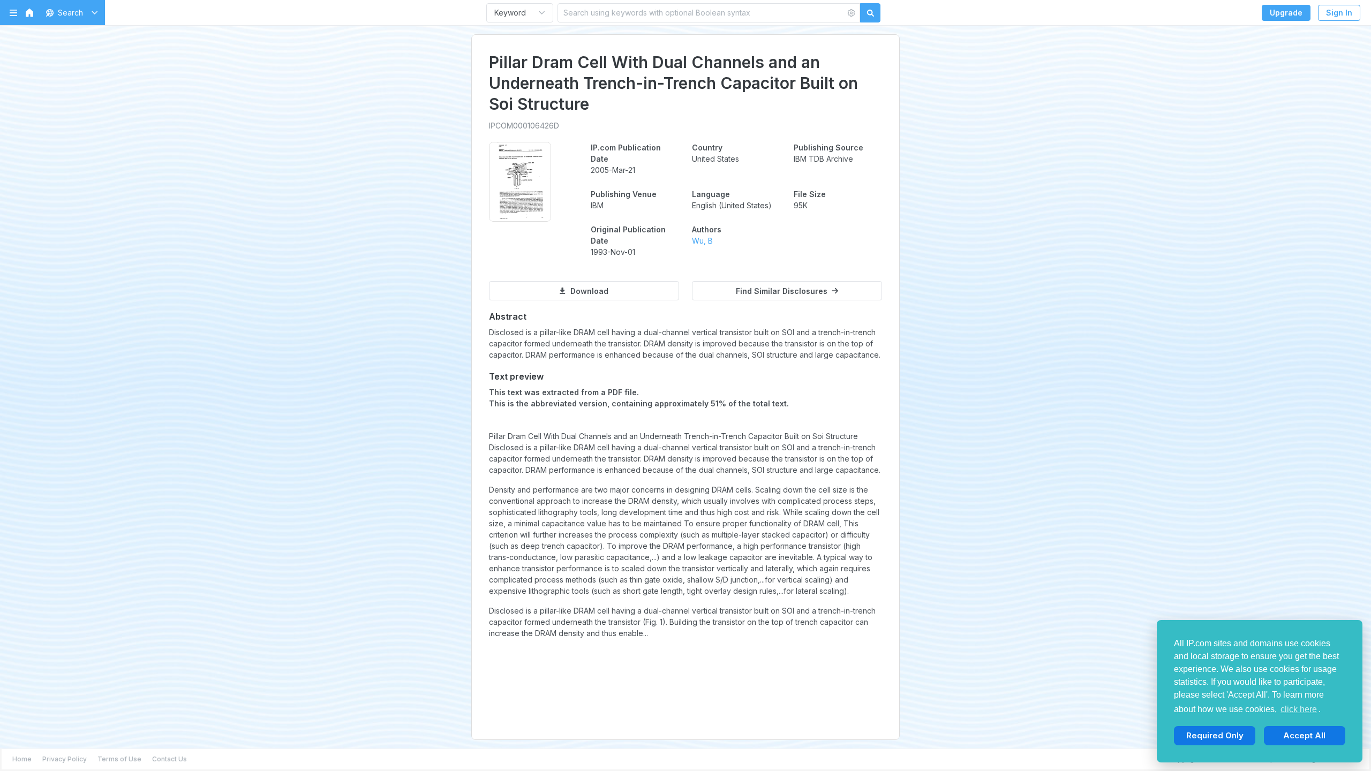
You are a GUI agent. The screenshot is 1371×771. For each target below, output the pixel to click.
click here (1298, 709)
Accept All (1304, 735)
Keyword (510, 12)
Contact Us (169, 759)
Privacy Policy (64, 759)
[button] (69, 12)
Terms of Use (119, 759)
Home (22, 759)
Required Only (1215, 735)
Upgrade (1286, 12)
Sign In (1339, 12)
